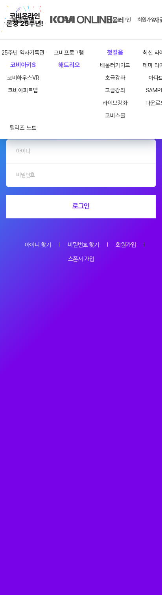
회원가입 (146, 19)
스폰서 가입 (81, 259)
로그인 (124, 19)
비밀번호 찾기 (83, 245)
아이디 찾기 (38, 245)
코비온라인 (81, 20)
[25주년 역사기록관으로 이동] (24, 19)
